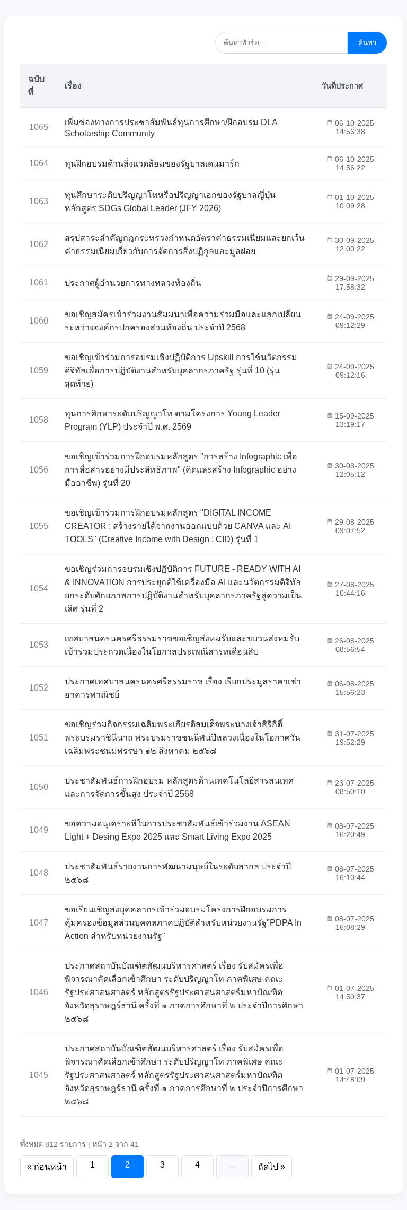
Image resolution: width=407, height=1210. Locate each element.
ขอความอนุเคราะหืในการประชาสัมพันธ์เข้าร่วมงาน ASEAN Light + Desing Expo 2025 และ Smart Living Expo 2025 (177, 830)
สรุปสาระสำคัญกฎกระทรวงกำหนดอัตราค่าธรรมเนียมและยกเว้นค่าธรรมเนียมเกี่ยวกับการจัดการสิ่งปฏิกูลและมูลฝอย (185, 244)
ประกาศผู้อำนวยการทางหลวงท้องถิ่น (133, 283)
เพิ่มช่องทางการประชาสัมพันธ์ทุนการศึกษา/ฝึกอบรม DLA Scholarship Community (171, 128)
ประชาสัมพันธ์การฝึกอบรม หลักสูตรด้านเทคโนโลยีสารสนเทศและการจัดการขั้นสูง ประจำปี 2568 (179, 787)
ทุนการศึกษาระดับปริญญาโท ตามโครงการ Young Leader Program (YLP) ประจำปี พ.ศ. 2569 (172, 420)
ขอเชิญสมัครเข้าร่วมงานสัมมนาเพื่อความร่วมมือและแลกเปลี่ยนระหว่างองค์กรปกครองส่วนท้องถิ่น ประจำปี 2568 (183, 321)
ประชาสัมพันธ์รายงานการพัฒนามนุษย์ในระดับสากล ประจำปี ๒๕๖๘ (178, 873)
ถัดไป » (271, 1166)
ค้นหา (367, 43)
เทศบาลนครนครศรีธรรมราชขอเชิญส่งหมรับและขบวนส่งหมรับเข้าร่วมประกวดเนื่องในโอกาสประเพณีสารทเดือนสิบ (182, 645)
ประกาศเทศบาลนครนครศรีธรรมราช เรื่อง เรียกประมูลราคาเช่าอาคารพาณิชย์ (183, 688)
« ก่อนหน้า (47, 1166)
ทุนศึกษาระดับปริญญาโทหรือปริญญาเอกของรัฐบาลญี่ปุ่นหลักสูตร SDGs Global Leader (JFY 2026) (170, 201)
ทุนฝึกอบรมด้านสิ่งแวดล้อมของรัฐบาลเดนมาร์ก (152, 163)
